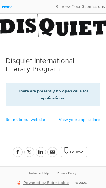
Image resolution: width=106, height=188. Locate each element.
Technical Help (39, 173)
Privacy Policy (67, 173)
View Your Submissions (83, 7)
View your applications (79, 120)
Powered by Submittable (46, 183)
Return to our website (25, 120)
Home (7, 7)
